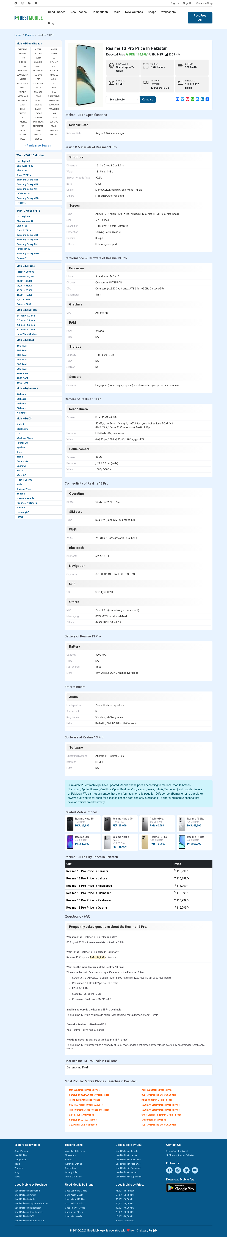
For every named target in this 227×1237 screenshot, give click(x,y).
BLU (54, 88)
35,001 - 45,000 (24, 281)
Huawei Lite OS (24, 480)
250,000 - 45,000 (25, 276)
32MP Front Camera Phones (83, 1125)
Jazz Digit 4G (23, 161)
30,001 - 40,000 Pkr (125, 1208)
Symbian (21, 447)
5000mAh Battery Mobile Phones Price (161, 1110)
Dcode (23, 135)
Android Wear (24, 489)
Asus (53, 79)
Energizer (38, 126)
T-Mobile (22, 122)
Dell (22, 139)
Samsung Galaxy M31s (28, 198)
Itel (54, 92)
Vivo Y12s (22, 170)
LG (54, 58)
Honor (22, 53)
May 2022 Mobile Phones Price (84, 1090)
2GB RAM (22, 350)
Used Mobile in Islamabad (27, 1191)
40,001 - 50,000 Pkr (125, 1203)
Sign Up (187, 3)
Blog (51, 23)
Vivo (54, 66)
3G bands (21, 399)
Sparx (54, 126)
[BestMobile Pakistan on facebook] (17, 3)
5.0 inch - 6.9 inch (26, 320)
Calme (23, 130)
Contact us (70, 1168)
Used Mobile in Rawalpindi (128, 1159)
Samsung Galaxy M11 (27, 184)
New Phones (78, 12)
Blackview (54, 105)
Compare (147, 99)
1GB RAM (22, 346)
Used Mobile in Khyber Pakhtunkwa (31, 1203)
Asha (19, 452)
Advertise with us (73, 1164)
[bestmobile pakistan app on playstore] (189, 1187)
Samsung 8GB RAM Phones (83, 1120)
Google (54, 71)
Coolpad (54, 122)
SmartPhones (21, 1151)
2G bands (21, 394)
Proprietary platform (27, 503)
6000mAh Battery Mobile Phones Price (161, 1105)
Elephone (54, 100)
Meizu (23, 79)
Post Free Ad (200, 18)
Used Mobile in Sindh (25, 1199)
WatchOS (21, 475)
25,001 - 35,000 (24, 285)
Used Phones (56, 12)
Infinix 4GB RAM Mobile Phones (157, 1100)
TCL (54, 83)
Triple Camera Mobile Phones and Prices (89, 1110)
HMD (38, 130)
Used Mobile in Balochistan (28, 1208)
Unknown (21, 466)
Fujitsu (38, 135)
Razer (38, 109)
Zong (22, 88)
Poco (38, 96)
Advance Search (39, 145)
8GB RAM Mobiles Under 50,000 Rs (159, 1095)
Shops (152, 12)
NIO (22, 126)
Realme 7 (21, 203)
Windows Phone (25, 438)
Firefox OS (22, 443)
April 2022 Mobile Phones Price (157, 1090)
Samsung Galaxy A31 (27, 189)
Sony (38, 58)
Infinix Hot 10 (23, 193)
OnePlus (22, 71)
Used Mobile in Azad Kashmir (29, 1212)
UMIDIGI (54, 130)
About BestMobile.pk (75, 1151)
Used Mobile (21, 1155)
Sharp (23, 92)
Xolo (22, 109)
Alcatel (54, 75)
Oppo (38, 66)
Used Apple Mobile (74, 1195)
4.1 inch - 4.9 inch (26, 325)
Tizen (20, 457)
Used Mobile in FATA (24, 1216)
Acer (22, 105)
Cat (22, 117)
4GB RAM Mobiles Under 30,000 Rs (159, 1125)
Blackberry (22, 429)
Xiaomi (54, 49)
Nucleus (21, 507)
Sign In (175, 3)
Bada (19, 484)
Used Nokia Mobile (74, 1203)
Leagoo (38, 113)
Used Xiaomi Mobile (75, 1199)
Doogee (38, 117)
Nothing (22, 100)
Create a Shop (204, 3)
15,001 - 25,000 (24, 290)
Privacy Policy (72, 1172)
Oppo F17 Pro (24, 175)
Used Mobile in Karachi (127, 1151)
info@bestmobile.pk (178, 1151)
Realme (29, 35)
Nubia (38, 100)
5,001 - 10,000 (24, 299)
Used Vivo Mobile (73, 1216)
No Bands (22, 413)
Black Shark (54, 96)
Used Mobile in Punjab (25, 1195)
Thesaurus (70, 1155)
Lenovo (38, 75)
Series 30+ (22, 461)
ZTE (38, 79)
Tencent (21, 494)
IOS (19, 433)
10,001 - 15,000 (24, 295)
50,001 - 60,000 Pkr (125, 1199)
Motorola (38, 71)
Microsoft (22, 83)
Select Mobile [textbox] (117, 99)
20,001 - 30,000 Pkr (125, 1212)
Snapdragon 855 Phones (154, 1120)
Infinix (22, 62)
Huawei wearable (25, 498)
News (17, 1176)
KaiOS (20, 470)
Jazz (38, 88)
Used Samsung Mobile (76, 1191)
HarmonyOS (23, 512)
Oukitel (23, 113)
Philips (54, 135)
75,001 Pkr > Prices (125, 1191)
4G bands (21, 403)
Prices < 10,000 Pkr (125, 1220)
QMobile (38, 62)
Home (18, 35)
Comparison (100, 12)
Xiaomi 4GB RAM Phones (81, 1115)
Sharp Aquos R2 (25, 166)
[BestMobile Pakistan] (29, 18)
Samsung (22, 49)
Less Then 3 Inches (27, 334)
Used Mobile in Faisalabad (128, 1168)
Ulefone (38, 92)
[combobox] (123, 99)
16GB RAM (22, 383)
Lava (54, 113)
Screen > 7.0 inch (26, 316)
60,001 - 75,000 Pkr (125, 1195)
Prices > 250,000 (25, 272)
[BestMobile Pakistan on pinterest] (29, 3)
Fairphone (38, 122)
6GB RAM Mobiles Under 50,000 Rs (86, 1105)
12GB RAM (22, 378)
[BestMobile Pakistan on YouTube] (36, 3)
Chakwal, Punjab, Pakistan (181, 1155)
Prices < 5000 (24, 304)
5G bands (21, 408)
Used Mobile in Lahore (126, 1155)
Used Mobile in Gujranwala (129, 1176)
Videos (68, 1159)
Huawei (38, 53)
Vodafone (38, 83)
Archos (38, 105)
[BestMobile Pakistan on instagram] (22, 3)
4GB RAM (22, 359)
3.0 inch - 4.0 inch (26, 329)
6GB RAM (22, 364)
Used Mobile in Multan (126, 1172)
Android (21, 424)
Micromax (23, 96)
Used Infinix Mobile (74, 1212)
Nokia (54, 53)
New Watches (134, 12)
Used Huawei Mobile (75, 1208)
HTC (22, 58)
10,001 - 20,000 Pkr (125, 1216)
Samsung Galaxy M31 (27, 180)
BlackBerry (23, 75)
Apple (38, 49)
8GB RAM (22, 369)
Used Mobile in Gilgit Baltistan (29, 1220)
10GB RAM (22, 373)
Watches (19, 1168)
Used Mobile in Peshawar (128, 1164)
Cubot (54, 117)
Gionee (38, 139)
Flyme (20, 517)
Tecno (23, 66)
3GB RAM (22, 355)
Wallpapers (168, 12)
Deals (116, 12)
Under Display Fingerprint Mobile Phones (161, 1115)
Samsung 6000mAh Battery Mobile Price (89, 1095)
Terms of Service (73, 1176)
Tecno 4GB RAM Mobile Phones (84, 1100)
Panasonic (54, 109)
